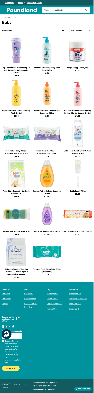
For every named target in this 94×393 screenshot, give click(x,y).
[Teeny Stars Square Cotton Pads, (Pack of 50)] (16, 174)
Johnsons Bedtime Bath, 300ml (47, 231)
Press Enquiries (75, 304)
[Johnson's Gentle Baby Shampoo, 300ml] (47, 174)
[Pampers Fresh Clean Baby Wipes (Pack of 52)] (47, 252)
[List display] (63, 30)
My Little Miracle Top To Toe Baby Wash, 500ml (16, 111)
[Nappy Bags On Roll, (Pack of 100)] (77, 214)
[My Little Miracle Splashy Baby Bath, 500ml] (47, 50)
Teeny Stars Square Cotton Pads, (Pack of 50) (16, 192)
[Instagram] (3, 326)
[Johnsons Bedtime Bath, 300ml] (47, 214)
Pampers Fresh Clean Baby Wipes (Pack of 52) (47, 270)
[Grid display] (60, 30)
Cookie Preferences (54, 304)
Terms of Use (52, 309)
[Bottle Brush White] (77, 174)
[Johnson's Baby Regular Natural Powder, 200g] (77, 133)
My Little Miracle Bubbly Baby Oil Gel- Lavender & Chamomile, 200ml (16, 70)
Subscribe (10, 368)
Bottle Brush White (78, 191)
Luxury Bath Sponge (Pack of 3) (16, 231)
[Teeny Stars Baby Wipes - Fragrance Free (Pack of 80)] (16, 133)
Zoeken (86, 10)
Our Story (6, 294)
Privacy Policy (52, 294)
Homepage (6, 17)
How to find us (75, 294)
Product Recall (30, 299)
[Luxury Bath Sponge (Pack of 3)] (16, 214)
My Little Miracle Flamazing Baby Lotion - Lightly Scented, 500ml (77, 111)
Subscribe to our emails (12, 331)
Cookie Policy (52, 299)
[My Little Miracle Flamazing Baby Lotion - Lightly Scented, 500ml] (77, 93)
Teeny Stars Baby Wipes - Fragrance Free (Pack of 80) (16, 152)
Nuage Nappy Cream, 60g (77, 67)
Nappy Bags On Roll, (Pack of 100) (78, 231)
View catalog (3, 10)
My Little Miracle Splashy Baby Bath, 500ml (47, 68)
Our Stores (6, 299)
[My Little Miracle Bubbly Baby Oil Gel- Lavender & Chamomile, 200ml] (16, 50)
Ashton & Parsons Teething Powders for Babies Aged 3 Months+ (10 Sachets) (16, 271)
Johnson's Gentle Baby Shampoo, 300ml (47, 192)
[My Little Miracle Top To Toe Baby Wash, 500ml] (16, 93)
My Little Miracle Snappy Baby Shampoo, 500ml (47, 111)
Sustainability (74, 309)
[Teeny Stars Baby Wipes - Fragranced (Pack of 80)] (47, 133)
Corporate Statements (78, 299)
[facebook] (6, 326)
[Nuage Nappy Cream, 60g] (77, 50)
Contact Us (28, 294)
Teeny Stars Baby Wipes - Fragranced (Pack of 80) (47, 152)
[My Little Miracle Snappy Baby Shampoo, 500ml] (47, 93)
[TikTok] (13, 326)
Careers (5, 304)
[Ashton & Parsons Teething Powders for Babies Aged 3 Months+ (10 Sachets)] (16, 252)
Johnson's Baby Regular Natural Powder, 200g (77, 152)
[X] (10, 326)
